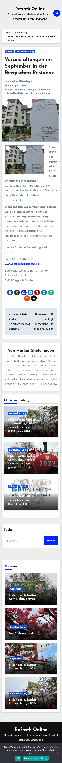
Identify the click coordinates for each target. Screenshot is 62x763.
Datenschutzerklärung (35, 758)
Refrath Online (30, 9)
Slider (9, 51)
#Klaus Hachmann (40, 93)
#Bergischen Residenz (40, 89)
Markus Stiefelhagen (21, 81)
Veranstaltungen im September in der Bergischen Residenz (29, 66)
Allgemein (15, 589)
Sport (23, 486)
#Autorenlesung (17, 89)
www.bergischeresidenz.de (22, 263)
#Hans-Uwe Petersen (16, 93)
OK (18, 758)
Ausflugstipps (18, 627)
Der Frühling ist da (21, 633)
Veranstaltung (25, 51)
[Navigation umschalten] (4, 13)
